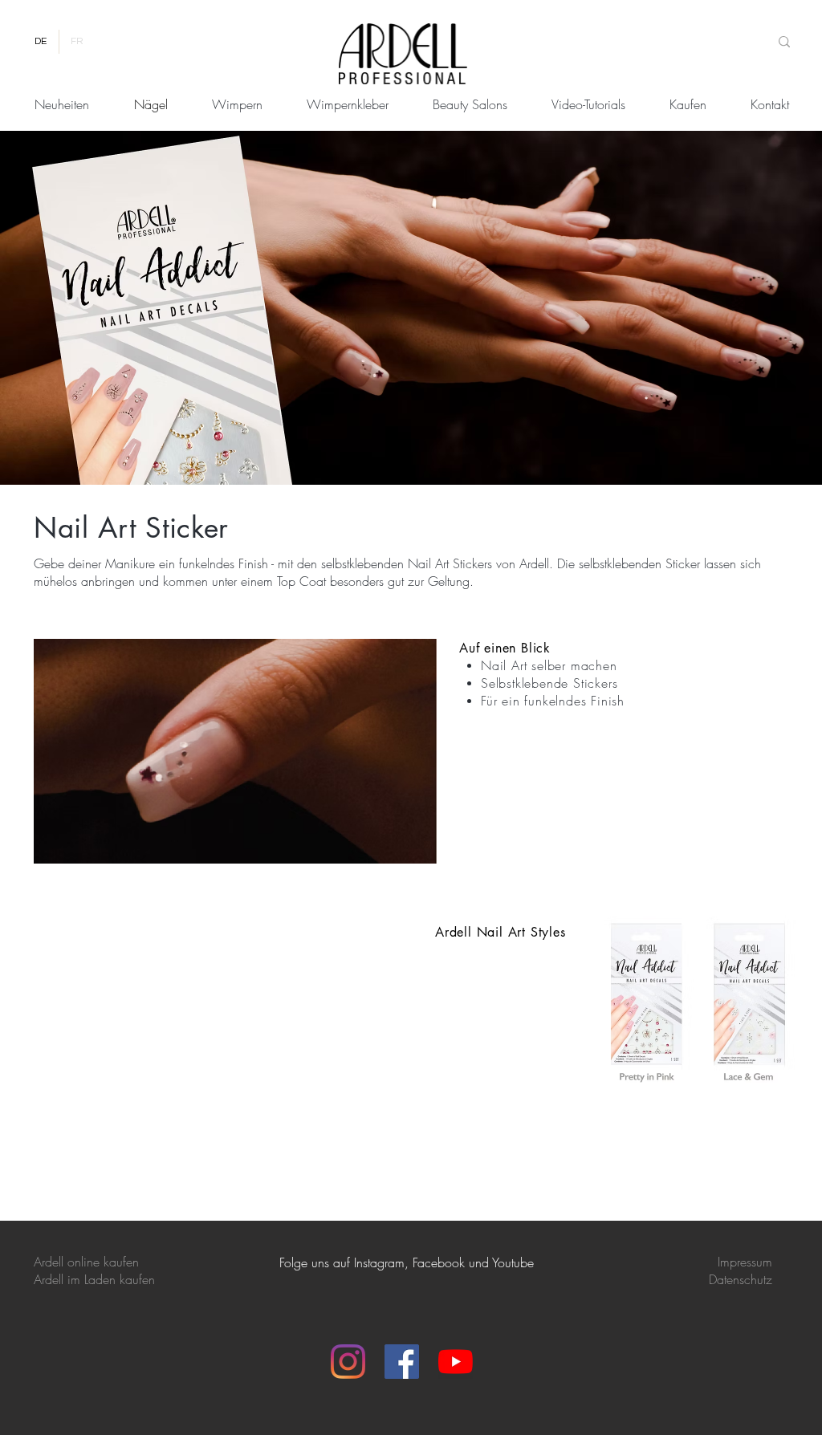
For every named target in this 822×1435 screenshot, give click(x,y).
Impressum (745, 1261)
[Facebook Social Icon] (402, 1361)
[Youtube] (455, 1361)
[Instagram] (348, 1361)
